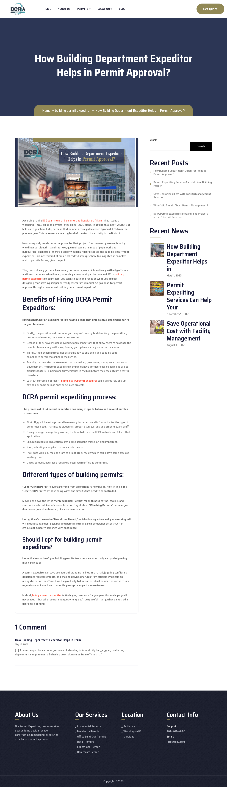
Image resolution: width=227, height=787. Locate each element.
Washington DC (132, 731)
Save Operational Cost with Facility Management (189, 330)
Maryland (128, 736)
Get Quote (210, 9)
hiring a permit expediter (47, 595)
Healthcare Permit (88, 752)
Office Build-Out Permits (91, 736)
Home (47, 9)
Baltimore (129, 726)
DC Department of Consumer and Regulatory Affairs (72, 220)
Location (104, 9)
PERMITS (82, 9)
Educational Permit (88, 747)
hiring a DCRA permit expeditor (79, 380)
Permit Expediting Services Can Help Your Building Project (182, 184)
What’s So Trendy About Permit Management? (180, 205)
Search (153, 140)
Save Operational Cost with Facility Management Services (182, 195)
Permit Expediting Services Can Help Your (189, 296)
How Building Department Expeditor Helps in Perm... (49, 640)
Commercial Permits (89, 726)
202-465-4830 (176, 731)
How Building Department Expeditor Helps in (187, 258)
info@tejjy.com (176, 741)
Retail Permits (85, 741)
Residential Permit (88, 731)
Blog (122, 9)
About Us (64, 9)
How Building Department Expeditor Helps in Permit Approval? (179, 172)
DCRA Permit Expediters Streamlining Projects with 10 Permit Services (180, 215)
